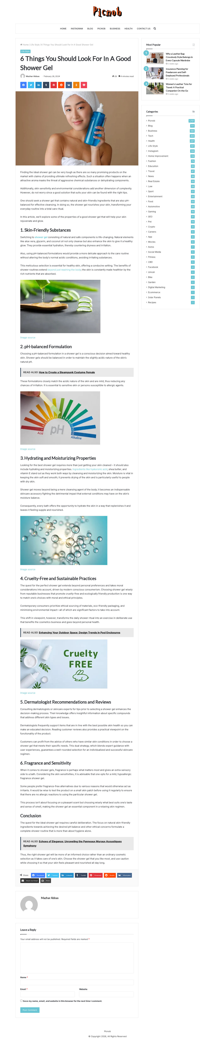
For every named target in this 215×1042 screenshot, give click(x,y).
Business (115, 28)
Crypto (151, 226)
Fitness (151, 257)
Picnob (101, 28)
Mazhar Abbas (33, 76)
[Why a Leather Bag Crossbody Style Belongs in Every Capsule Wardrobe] (155, 58)
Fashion (152, 161)
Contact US (143, 28)
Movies (151, 242)
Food (150, 201)
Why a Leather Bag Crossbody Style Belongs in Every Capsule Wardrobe (179, 57)
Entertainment (155, 196)
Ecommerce (154, 292)
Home (63, 28)
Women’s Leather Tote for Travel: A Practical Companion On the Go (179, 87)
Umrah (151, 272)
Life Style (35, 44)
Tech (150, 136)
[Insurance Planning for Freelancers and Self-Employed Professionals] (155, 73)
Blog (90, 28)
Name (24, 977)
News (151, 176)
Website (83, 989)
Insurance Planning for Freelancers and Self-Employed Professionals (177, 72)
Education (153, 166)
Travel (151, 171)
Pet (150, 221)
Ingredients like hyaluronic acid (90, 469)
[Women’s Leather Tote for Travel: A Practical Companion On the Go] (155, 88)
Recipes (152, 302)
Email (24, 989)
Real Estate (154, 181)
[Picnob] (107, 11)
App (150, 236)
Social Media (154, 252)
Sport (151, 191)
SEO (150, 216)
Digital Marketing (156, 287)
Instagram (77, 28)
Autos (151, 247)
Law (150, 186)
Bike (150, 277)
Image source (27, 337)
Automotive (154, 206)
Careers (152, 231)
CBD (150, 262)
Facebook (153, 267)
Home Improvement (158, 156)
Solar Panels (154, 297)
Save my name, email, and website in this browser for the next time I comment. (62, 1001)
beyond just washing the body (64, 269)
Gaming (152, 211)
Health (128, 28)
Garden (152, 282)
